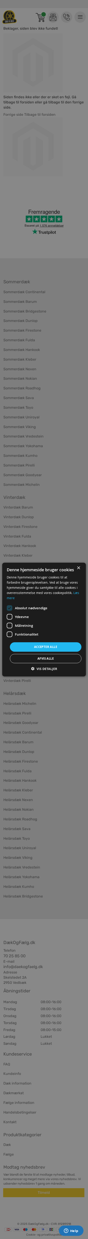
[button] (44, 669)
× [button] (78, 567)
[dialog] (44, 619)
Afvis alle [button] (45, 658)
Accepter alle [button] (45, 647)
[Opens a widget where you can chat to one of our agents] (71, 1231)
